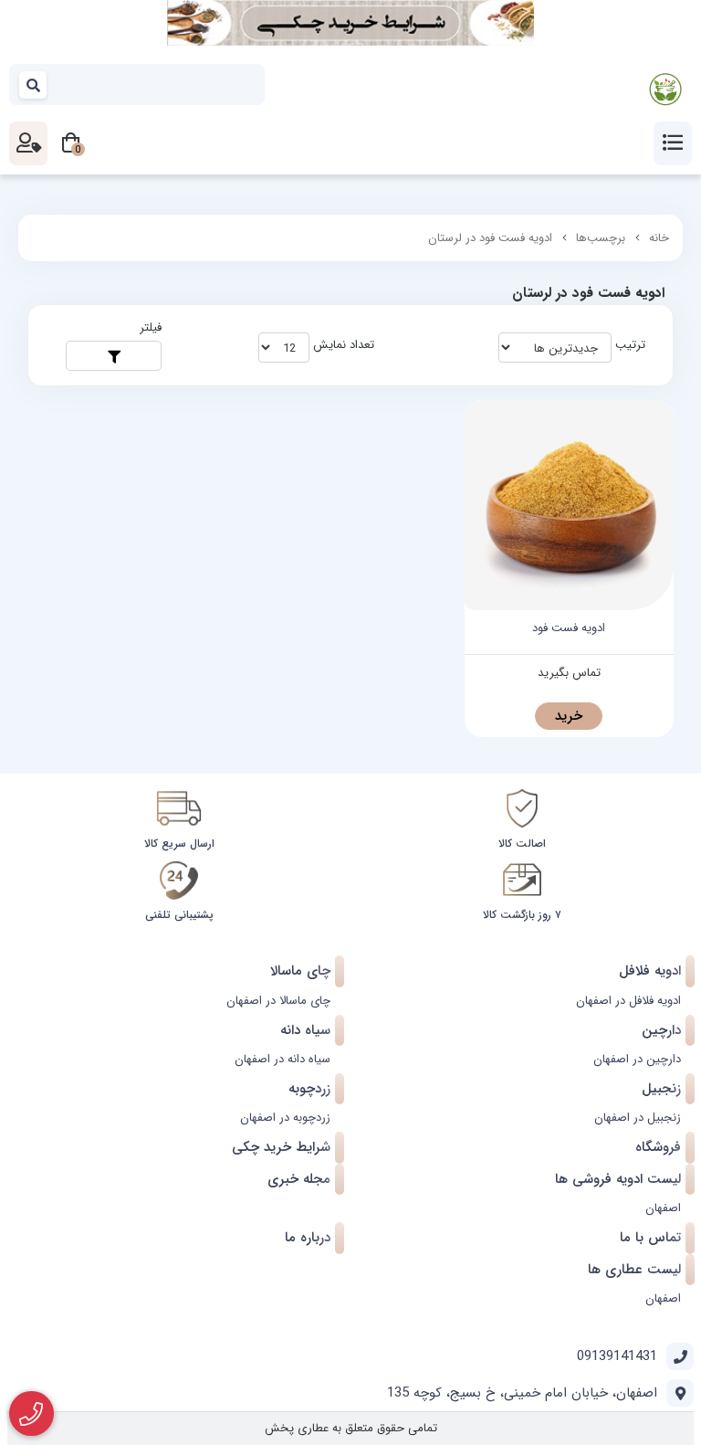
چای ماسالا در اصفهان (278, 1000)
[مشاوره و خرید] (31, 1414)
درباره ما (307, 1238)
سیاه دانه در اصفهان (282, 1059)
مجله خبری (298, 1179)
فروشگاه (658, 1147)
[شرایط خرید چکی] (350, 23)
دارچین (661, 1030)
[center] (33, 84)
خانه (659, 238)
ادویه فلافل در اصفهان (628, 1000)
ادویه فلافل (650, 971)
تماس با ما (650, 1238)
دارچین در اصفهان (637, 1059)
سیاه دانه (305, 1030)
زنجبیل (661, 1089)
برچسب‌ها (600, 238)
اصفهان (663, 1208)
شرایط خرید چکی (281, 1147)
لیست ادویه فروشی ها (618, 1179)
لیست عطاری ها (634, 1270)
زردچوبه (309, 1089)
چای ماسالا (300, 971)
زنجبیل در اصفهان (637, 1117)
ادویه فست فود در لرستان (490, 238)
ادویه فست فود (568, 628)
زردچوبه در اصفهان (285, 1117)
